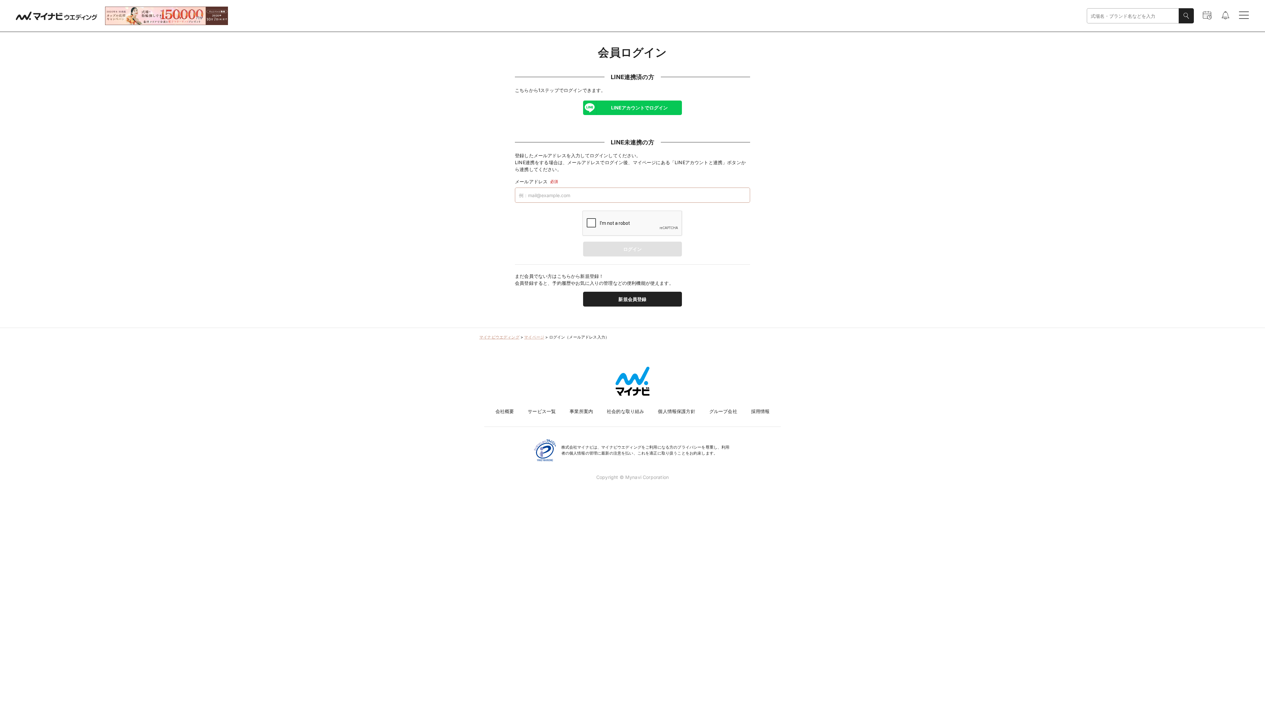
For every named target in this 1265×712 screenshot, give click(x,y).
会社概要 (504, 411)
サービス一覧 (542, 411)
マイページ (534, 337)
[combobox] (1133, 16)
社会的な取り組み (625, 411)
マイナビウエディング (499, 337)
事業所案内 (581, 411)
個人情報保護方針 (676, 411)
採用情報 (760, 411)
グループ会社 (723, 411)
